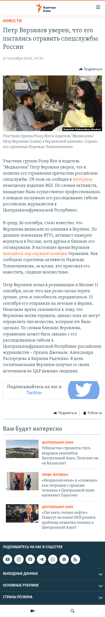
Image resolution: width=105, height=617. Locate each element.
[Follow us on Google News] (64, 559)
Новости (12, 21)
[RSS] (75, 559)
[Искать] (72, 611)
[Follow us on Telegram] (41, 559)
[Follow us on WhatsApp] (52, 559)
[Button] (90, 69)
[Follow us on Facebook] (30, 559)
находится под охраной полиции (35, 254)
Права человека (55, 475)
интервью (83, 180)
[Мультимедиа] (32, 611)
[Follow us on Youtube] (7, 559)
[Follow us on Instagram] (18, 559)
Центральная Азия (57, 443)
